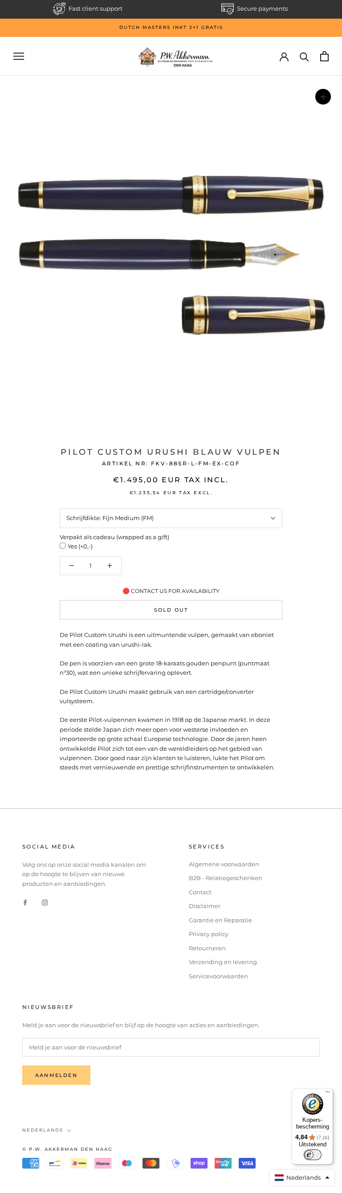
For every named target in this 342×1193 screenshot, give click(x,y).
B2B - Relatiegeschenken (225, 877)
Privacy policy (208, 933)
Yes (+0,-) (80, 546)
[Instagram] (45, 902)
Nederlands (42, 1130)
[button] (302, 1177)
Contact (200, 892)
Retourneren (207, 948)
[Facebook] (25, 902)
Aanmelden (56, 1075)
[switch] (313, 1154)
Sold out (171, 610)
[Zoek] (304, 56)
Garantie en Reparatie (220, 920)
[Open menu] (18, 56)
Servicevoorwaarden (218, 976)
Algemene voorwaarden (224, 864)
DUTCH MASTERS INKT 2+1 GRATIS (171, 27)
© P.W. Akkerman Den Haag (67, 1149)
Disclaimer (204, 905)
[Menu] (327, 1094)
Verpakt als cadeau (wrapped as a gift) (114, 536)
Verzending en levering (223, 961)
